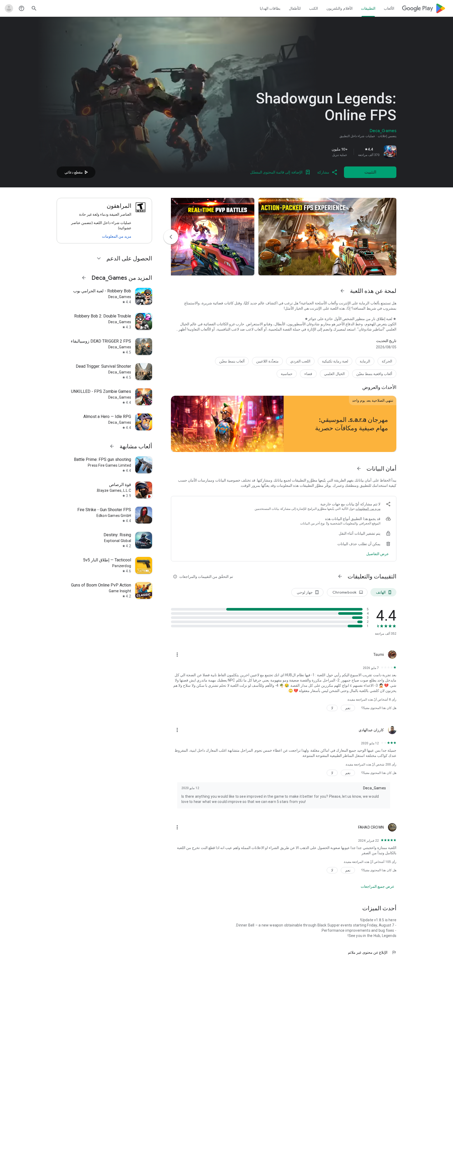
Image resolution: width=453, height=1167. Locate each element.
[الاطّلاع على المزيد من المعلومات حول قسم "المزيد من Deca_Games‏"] (84, 277)
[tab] (388, 8)
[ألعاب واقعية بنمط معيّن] (374, 374)
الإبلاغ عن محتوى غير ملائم (372, 952)
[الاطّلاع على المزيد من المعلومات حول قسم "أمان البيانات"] (359, 468)
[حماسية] (287, 374)
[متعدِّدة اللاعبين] (267, 361)
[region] (323, 152)
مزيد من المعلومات (367, 509)
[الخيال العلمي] (334, 374)
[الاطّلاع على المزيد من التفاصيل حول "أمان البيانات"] (377, 554)
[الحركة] (387, 361)
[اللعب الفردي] (300, 361)
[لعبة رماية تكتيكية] (335, 361)
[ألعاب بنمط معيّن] (232, 361)
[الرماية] (364, 361)
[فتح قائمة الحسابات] (9, 8)
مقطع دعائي (76, 172)
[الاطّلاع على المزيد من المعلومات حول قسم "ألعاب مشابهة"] (112, 446)
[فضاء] (308, 374)
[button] (327, 236)
